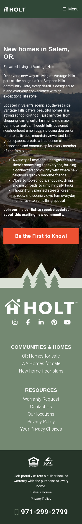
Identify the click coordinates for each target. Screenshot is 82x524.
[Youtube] (67, 322)
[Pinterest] (54, 322)
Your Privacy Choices (41, 429)
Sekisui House (41, 492)
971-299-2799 (44, 512)
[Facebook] (28, 322)
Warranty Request (41, 399)
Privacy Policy (41, 421)
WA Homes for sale (41, 363)
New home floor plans (41, 371)
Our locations (41, 414)
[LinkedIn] (41, 322)
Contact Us (41, 406)
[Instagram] (15, 322)
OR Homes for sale (41, 356)
